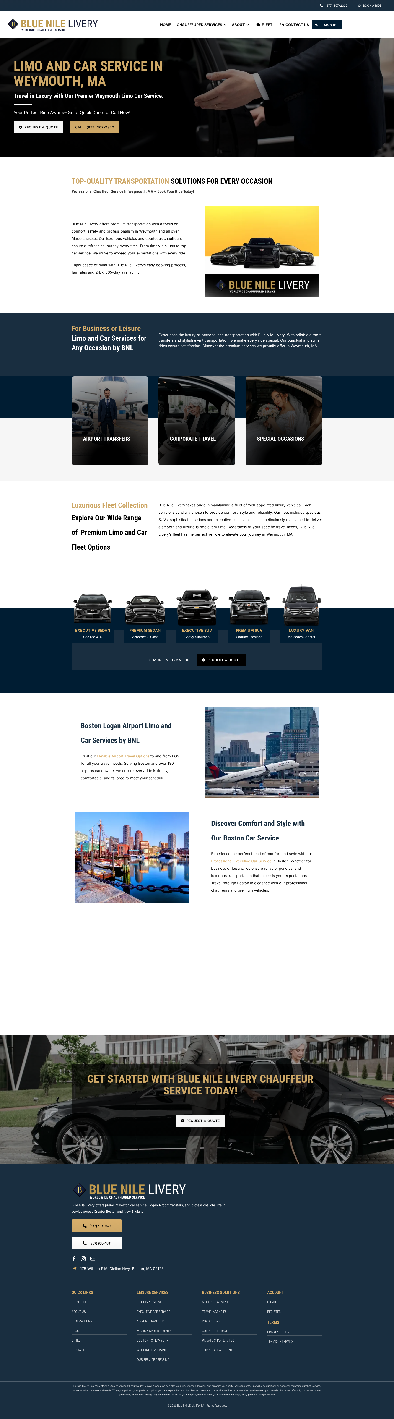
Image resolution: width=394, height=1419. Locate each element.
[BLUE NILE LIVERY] (129, 1183)
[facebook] (74, 1258)
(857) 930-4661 (266, 1394)
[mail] (92, 1258)
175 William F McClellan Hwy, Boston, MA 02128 (122, 1268)
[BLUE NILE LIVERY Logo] (52, 19)
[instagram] (83, 1258)
